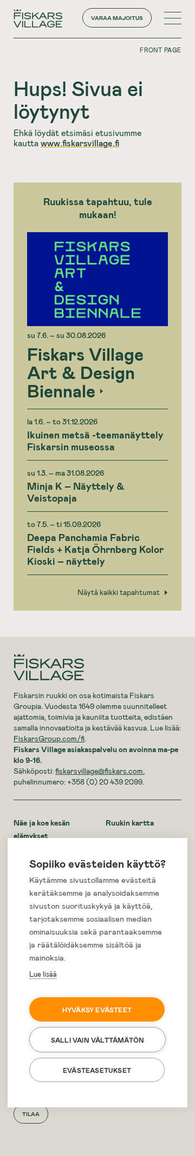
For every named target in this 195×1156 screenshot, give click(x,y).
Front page (160, 49)
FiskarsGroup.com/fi (49, 738)
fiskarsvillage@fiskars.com (99, 770)
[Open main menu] (172, 18)
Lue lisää (43, 974)
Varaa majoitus (117, 18)
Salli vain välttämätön (97, 1040)
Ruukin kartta (130, 822)
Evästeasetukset (97, 1070)
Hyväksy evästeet (97, 1009)
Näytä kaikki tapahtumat (118, 592)
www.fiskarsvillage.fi (80, 143)
